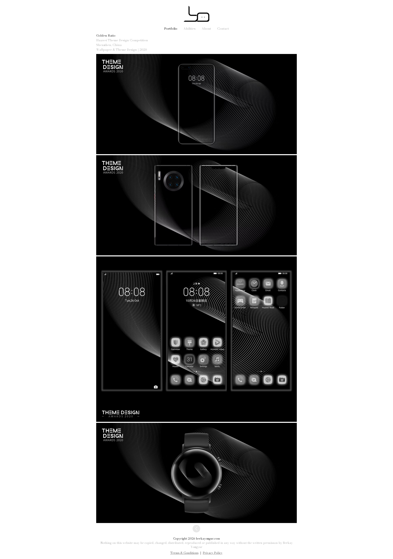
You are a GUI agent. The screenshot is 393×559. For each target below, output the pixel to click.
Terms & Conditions (184, 553)
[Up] (196, 529)
